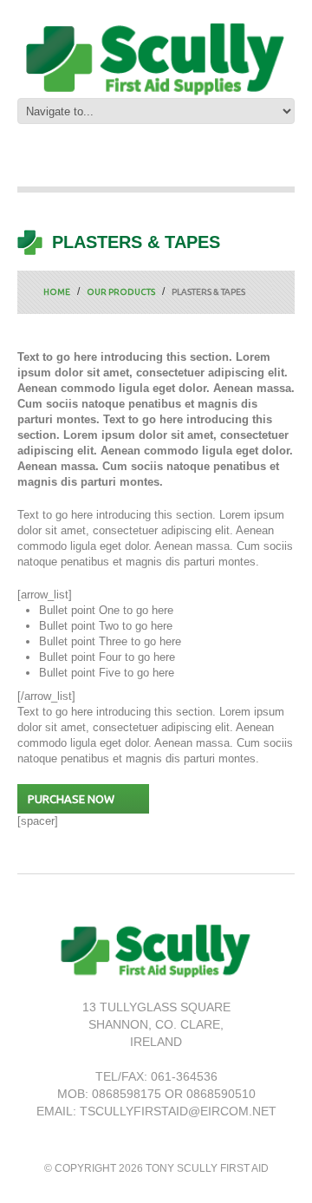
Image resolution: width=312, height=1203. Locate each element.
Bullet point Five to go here (106, 672)
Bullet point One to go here (106, 610)
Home (56, 292)
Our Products (121, 292)
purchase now (71, 799)
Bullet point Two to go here (105, 625)
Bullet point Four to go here (107, 657)
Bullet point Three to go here (110, 641)
